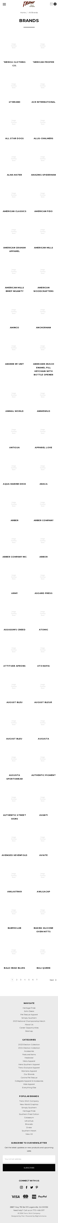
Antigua (14, 447)
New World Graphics (29, 1104)
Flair (23, 1216)
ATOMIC (43, 629)
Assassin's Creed (14, 629)
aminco (14, 327)
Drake (29, 1127)
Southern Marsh (29, 1130)
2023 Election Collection (29, 1044)
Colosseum (29, 1117)
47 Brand (14, 102)
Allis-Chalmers (43, 138)
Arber (14, 520)
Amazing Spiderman (43, 175)
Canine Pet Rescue (29, 1077)
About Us (29, 1024)
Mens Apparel (29, 1061)
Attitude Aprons (14, 666)
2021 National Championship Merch (29, 1021)
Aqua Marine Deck (14, 484)
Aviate (43, 855)
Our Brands (29, 1074)
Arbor (43, 556)
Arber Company (43, 520)
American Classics (14, 211)
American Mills (43, 247)
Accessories (29, 1051)
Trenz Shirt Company (29, 1101)
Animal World (14, 411)
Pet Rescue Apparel (29, 1014)
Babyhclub (14, 928)
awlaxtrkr (14, 891)
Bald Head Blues (14, 968)
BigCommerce (40, 1216)
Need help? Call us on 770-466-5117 (29, 1210)
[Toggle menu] (4, 4)
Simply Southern (29, 1018)
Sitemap (29, 1031)
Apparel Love (43, 447)
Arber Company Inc (14, 556)
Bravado (29, 1124)
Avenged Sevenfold (14, 855)
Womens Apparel (29, 1071)
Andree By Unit (14, 364)
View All (29, 1134)
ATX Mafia (43, 666)
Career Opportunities (29, 1028)
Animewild (43, 411)
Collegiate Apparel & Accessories (29, 1081)
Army (14, 593)
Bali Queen (43, 968)
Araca (43, 484)
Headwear (29, 1058)
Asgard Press (43, 593)
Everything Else (29, 1087)
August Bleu (14, 702)
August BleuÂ (43, 702)
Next (52, 980)
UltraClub (29, 1121)
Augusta (43, 738)
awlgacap (43, 891)
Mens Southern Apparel (29, 1064)
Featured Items (29, 1054)
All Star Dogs (14, 138)
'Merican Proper (43, 62)
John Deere (29, 1011)
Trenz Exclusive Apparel (29, 1067)
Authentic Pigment (43, 775)
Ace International (43, 102)
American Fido (43, 211)
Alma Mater (14, 175)
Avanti (43, 815)
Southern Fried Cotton (29, 1114)
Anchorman (43, 327)
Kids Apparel (29, 1084)
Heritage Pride (29, 1008)
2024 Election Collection (29, 1048)
